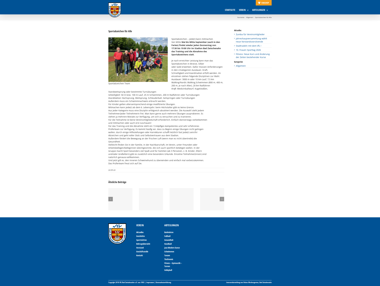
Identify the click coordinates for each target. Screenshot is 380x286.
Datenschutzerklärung (163, 282)
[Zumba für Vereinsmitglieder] (120, 199)
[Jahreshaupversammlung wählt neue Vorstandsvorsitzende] (151, 199)
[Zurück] (110, 199)
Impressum (150, 282)
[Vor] (222, 199)
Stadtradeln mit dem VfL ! (248, 45)
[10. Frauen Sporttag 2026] (212, 199)
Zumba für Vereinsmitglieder (250, 34)
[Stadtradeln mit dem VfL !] (182, 199)
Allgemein (241, 65)
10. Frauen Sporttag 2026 (248, 50)
